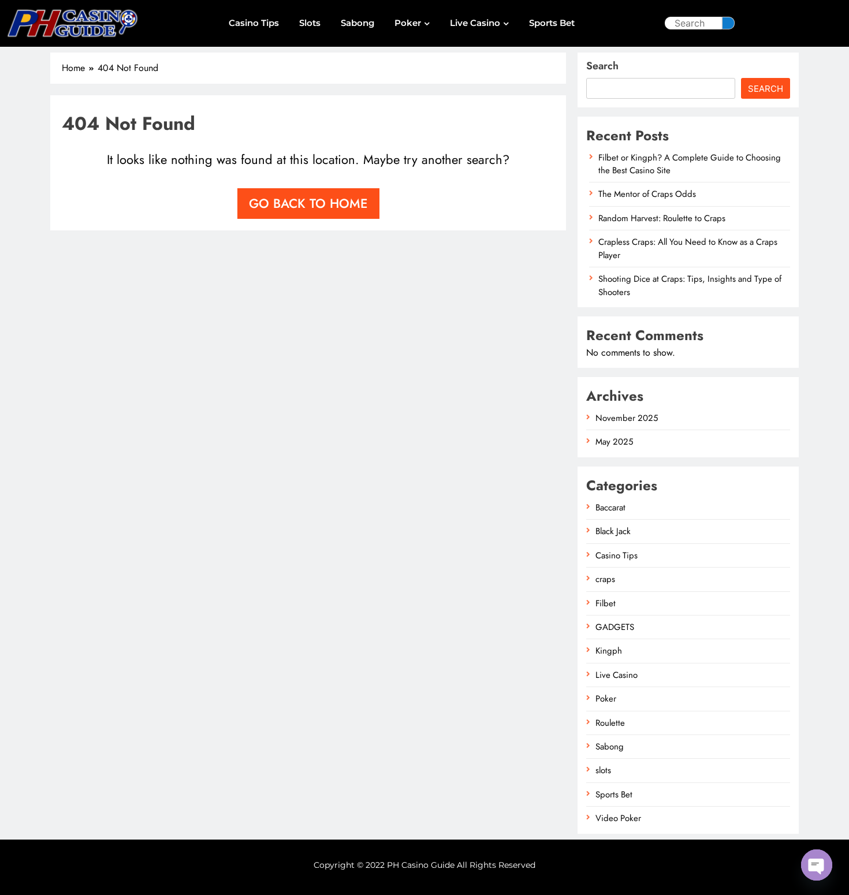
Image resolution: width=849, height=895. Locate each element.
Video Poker (618, 818)
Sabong (357, 22)
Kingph (608, 650)
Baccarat (610, 507)
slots (310, 22)
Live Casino (475, 22)
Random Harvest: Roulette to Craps (661, 218)
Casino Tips (254, 22)
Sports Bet (552, 22)
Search (602, 65)
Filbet (605, 603)
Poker (407, 22)
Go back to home (308, 203)
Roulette (610, 723)
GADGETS (614, 627)
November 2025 (626, 418)
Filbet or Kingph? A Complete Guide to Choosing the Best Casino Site (689, 164)
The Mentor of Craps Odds (647, 194)
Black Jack (613, 531)
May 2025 (614, 441)
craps (605, 579)
